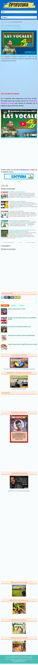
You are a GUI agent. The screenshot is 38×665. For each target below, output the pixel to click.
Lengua (7, 22)
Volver (18, 181)
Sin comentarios (17, 28)
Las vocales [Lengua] (10, 26)
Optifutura (5, 28)
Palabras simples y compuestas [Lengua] (19, 220)
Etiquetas (13, 305)
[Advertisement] (19, 77)
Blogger (27, 491)
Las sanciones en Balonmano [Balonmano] (19, 326)
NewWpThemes (14, 659)
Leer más (34, 197)
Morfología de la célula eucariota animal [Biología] (21, 335)
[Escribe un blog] (3, 186)
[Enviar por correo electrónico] (2, 186)
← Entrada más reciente (7, 242)
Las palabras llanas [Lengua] (16, 211)
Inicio (2, 22)
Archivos (21, 305)
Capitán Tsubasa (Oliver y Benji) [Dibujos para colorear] (22, 344)
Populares (5, 305)
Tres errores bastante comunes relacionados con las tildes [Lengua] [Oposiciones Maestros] (22, 230)
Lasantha (30, 659)
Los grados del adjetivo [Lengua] (17, 201)
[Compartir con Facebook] (7, 186)
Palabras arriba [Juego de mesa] (16, 309)
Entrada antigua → (32, 242)
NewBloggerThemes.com (19, 661)
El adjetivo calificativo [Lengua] (17, 192)
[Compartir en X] (5, 186)
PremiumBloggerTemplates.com (19, 660)
